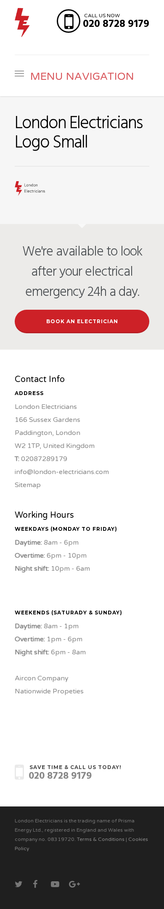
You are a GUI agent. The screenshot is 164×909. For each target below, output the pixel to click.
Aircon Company (42, 678)
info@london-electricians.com (62, 472)
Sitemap (28, 485)
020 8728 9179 (116, 24)
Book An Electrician (82, 321)
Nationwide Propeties (49, 691)
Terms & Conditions (100, 839)
